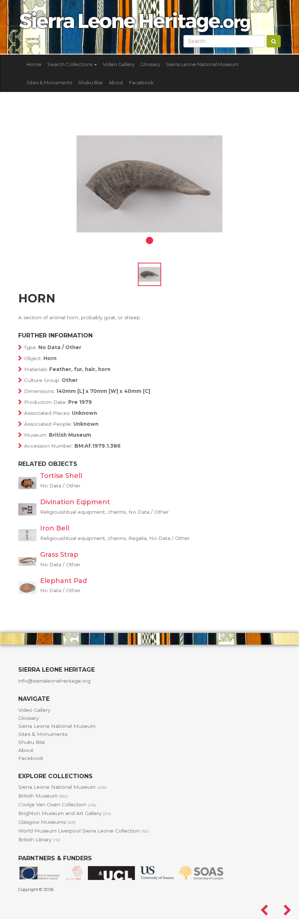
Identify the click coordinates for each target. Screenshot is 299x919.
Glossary (150, 64)
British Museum (43, 796)
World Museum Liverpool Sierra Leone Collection (83, 831)
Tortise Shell (61, 476)
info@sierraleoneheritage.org (54, 681)
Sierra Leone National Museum (202, 64)
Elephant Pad (63, 581)
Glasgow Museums (46, 822)
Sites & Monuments (49, 82)
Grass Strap (59, 555)
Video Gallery (119, 64)
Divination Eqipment (75, 502)
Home (34, 64)
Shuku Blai (90, 82)
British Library (39, 839)
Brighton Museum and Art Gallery (64, 813)
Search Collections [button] (70, 64)
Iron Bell (54, 528)
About (116, 82)
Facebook (141, 82)
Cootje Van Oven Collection (57, 804)
